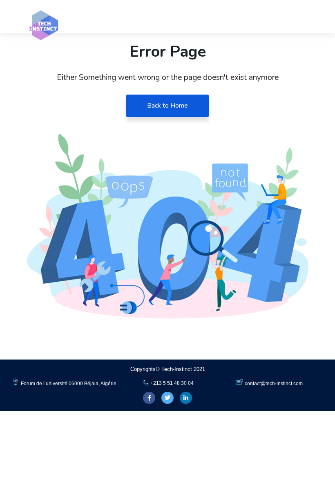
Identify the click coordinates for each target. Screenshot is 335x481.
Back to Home (167, 105)
